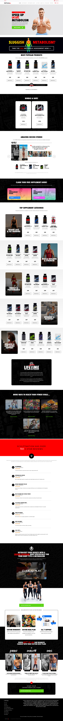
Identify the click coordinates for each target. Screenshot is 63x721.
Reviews (6, 714)
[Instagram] (5, 0)
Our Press (6, 711)
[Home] (7, 3)
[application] (32, 570)
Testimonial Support (40, 716)
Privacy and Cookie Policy (9, 708)
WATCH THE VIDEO (13, 416)
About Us (6, 705)
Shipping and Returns (8, 710)
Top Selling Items (8, 707)
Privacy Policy (30, 716)
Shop (6, 704)
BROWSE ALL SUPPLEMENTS (31, 89)
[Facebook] (4, 0)
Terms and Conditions (23, 716)
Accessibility (34, 716)
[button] (31, 3)
